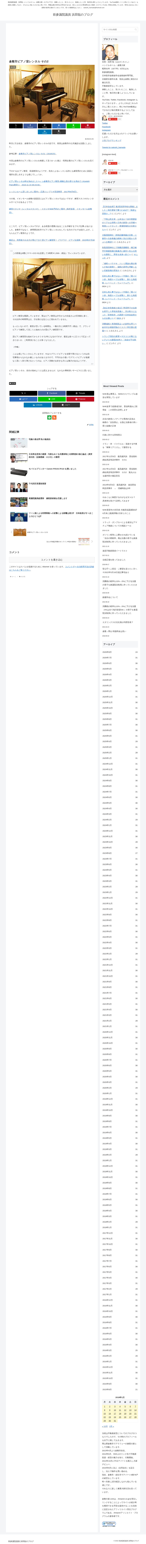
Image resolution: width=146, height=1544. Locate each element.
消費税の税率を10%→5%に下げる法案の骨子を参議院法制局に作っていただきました (119, 584)
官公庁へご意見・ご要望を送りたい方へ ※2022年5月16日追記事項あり (120, 570)
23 (110, 1417)
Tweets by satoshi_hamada (113, 147)
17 (115, 1414)
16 (110, 1414)
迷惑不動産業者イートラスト (115, 551)
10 (115, 1410)
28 (135, 1417)
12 (125, 1410)
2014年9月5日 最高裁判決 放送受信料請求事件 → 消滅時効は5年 (119, 486)
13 (130, 1410)
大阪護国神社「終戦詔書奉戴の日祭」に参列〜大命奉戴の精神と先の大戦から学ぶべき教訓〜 (119, 238)
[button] (59, 131)
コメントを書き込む (52, 559)
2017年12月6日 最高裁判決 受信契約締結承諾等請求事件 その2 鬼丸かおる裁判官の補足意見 (119, 472)
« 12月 (105, 1426)
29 (105, 1421)
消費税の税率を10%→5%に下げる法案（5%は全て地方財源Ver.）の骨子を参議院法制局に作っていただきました (119, 609)
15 (105, 1414)
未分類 (13, 383)
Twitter (105, 123)
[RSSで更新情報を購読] (54, 417)
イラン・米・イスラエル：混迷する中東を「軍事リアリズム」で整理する (119, 445)
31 (115, 1421)
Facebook (106, 127)
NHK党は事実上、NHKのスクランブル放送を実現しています (120, 395)
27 (130, 1417)
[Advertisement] (52, 43)
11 (120, 1410)
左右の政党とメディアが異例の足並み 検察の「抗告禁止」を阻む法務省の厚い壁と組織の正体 (119, 422)
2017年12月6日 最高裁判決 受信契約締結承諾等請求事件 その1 (119, 458)
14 (135, 1410)
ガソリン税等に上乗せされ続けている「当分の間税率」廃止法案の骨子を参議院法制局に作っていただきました (119, 538)
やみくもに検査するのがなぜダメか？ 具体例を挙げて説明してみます (119, 499)
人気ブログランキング (111, 140)
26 (125, 1417)
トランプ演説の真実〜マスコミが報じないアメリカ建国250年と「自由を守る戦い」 (119, 339)
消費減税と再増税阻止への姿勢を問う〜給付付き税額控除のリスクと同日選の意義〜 (119, 327)
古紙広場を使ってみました (114, 560)
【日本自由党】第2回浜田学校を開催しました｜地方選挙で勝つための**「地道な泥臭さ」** (120, 210)
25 (120, 1417)
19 (125, 1414)
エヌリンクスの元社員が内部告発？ (117, 622)
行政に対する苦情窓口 (112, 435)
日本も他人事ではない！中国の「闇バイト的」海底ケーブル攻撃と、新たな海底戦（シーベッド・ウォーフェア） (119, 279)
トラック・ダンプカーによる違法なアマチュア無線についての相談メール (119, 524)
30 (110, 1421)
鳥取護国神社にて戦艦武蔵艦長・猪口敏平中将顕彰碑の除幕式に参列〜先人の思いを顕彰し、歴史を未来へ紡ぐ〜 (119, 251)
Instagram (106, 130)
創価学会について (110, 597)
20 (130, 1414)
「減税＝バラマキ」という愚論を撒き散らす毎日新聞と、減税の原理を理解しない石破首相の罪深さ (119, 267)
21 (135, 1414)
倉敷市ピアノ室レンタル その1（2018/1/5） (38, 154)
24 (115, 1417)
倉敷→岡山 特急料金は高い (114, 631)
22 (105, 1417)
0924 (119, 318)
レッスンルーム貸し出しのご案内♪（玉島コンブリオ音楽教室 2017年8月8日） (43, 192)
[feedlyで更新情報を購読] (49, 417)
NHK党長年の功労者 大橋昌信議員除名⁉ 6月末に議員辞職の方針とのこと (120, 511)
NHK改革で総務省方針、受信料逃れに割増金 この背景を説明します (119, 408)
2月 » (111, 1426)
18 (120, 1414)
